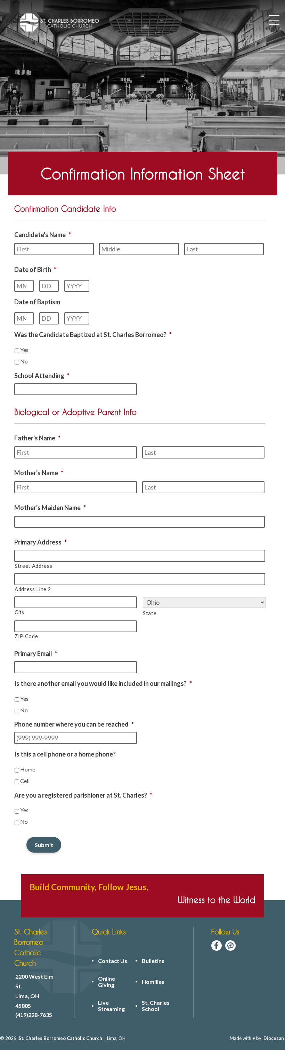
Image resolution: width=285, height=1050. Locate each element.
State (149, 613)
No (24, 361)
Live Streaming (111, 1006)
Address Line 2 (33, 589)
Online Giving (106, 981)
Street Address (33, 566)
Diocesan (273, 1038)
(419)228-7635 (33, 1015)
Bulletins (153, 961)
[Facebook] (216, 945)
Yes (24, 349)
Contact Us (112, 961)
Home (27, 769)
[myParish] (230, 945)
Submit (44, 844)
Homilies (153, 982)
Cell (25, 780)
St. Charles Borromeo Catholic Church (60, 1038)
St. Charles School (156, 1006)
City (20, 612)
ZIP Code (26, 636)
